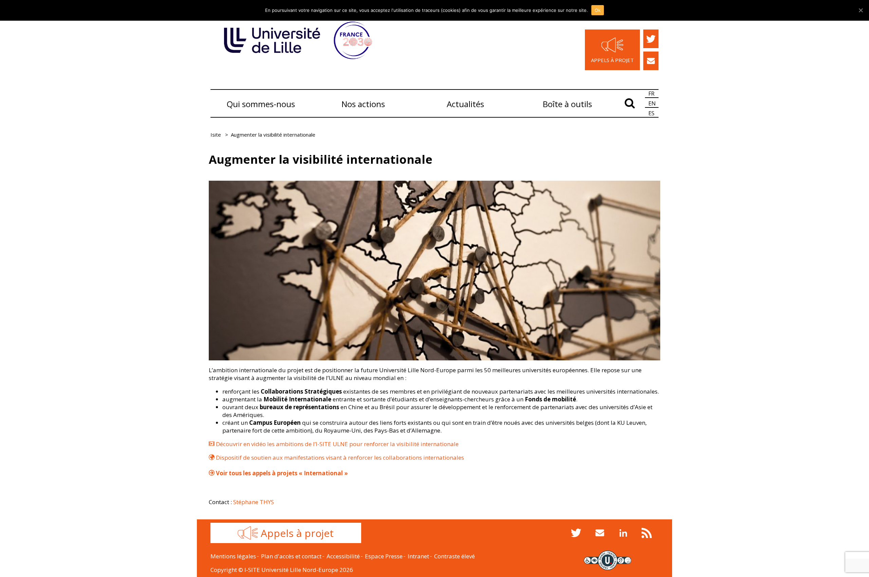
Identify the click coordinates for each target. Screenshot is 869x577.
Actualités (465, 104)
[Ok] (860, 10)
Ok (598, 10)
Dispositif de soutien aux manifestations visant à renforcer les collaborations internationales (339, 457)
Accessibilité (343, 556)
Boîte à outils (567, 104)
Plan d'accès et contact (291, 556)
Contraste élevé (454, 556)
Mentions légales (233, 556)
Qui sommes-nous (261, 104)
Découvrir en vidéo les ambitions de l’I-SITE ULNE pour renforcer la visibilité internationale (337, 444)
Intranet (418, 556)
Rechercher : (630, 102)
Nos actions (363, 104)
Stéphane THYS (253, 502)
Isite (215, 134)
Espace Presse (384, 556)
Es (651, 113)
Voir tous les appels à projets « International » (281, 473)
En (651, 103)
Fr (651, 93)
